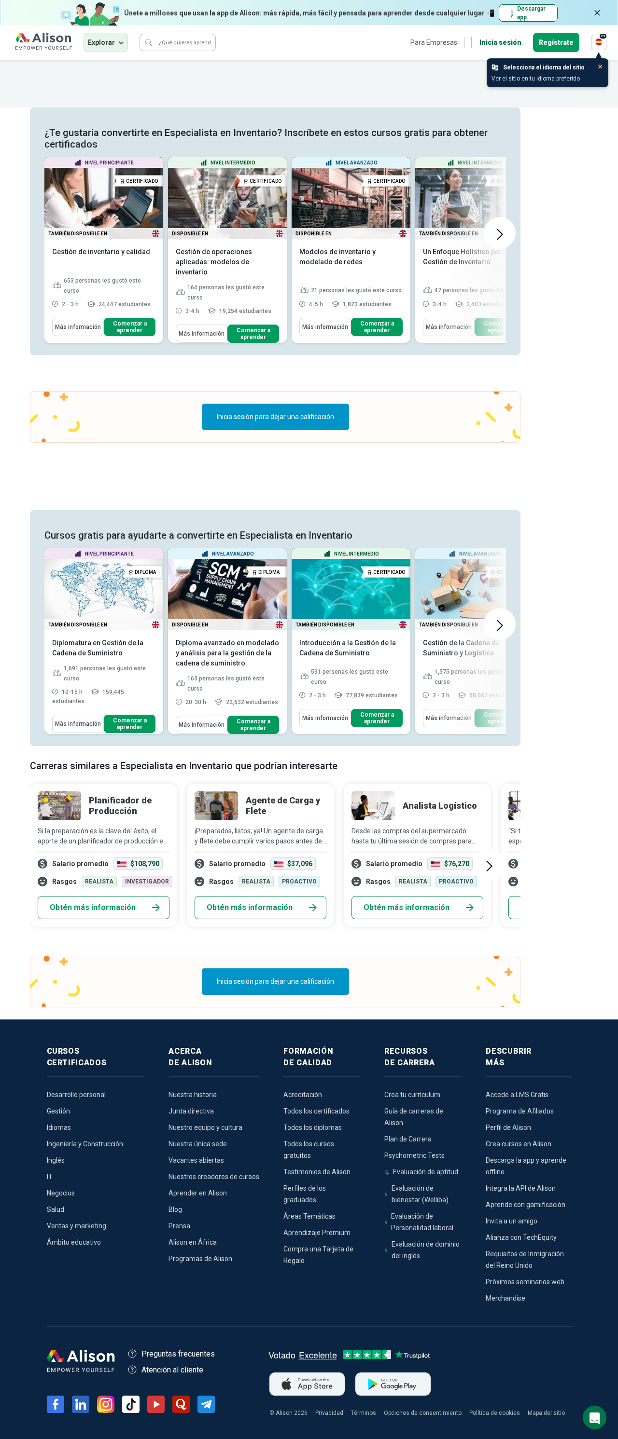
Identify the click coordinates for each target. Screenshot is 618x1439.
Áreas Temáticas (309, 1216)
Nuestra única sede (198, 1144)
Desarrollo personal (76, 1095)
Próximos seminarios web (525, 1282)
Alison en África (193, 1242)
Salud (55, 1209)
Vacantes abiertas (196, 1160)
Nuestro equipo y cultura (205, 1127)
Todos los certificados (316, 1111)
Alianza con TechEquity (521, 1237)
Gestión (58, 1111)
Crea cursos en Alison (518, 1144)
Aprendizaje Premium (317, 1232)
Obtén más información (93, 907)
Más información (78, 327)
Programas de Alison (200, 1259)
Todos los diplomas (312, 1127)
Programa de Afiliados (520, 1111)
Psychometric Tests (414, 1155)
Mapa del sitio (546, 1413)
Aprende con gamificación (525, 1204)
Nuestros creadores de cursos (214, 1177)
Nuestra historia (193, 1095)
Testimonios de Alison (317, 1172)
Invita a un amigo (511, 1221)
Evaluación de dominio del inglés (426, 1250)
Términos (363, 1413)
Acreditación (302, 1095)
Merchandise (505, 1298)
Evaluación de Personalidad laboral (422, 1222)
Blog (175, 1209)
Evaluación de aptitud (425, 1172)
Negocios (61, 1193)
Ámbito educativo (74, 1242)
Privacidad (329, 1413)
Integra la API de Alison (521, 1188)
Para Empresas (433, 42)
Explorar (101, 42)
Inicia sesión (500, 42)
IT (50, 1177)
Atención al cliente (172, 1369)
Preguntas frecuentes (178, 1353)
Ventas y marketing (76, 1226)
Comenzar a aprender (130, 327)
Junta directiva (191, 1111)
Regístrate (556, 42)
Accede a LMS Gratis (517, 1095)
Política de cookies (494, 1413)
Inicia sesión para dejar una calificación (275, 417)
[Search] (149, 42)
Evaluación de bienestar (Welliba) (420, 1194)
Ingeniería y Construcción (85, 1144)
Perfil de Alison (508, 1127)
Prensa (179, 1226)
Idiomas (59, 1127)
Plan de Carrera (408, 1139)
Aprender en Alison (198, 1193)
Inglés (56, 1160)
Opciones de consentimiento (423, 1413)
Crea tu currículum (412, 1095)
